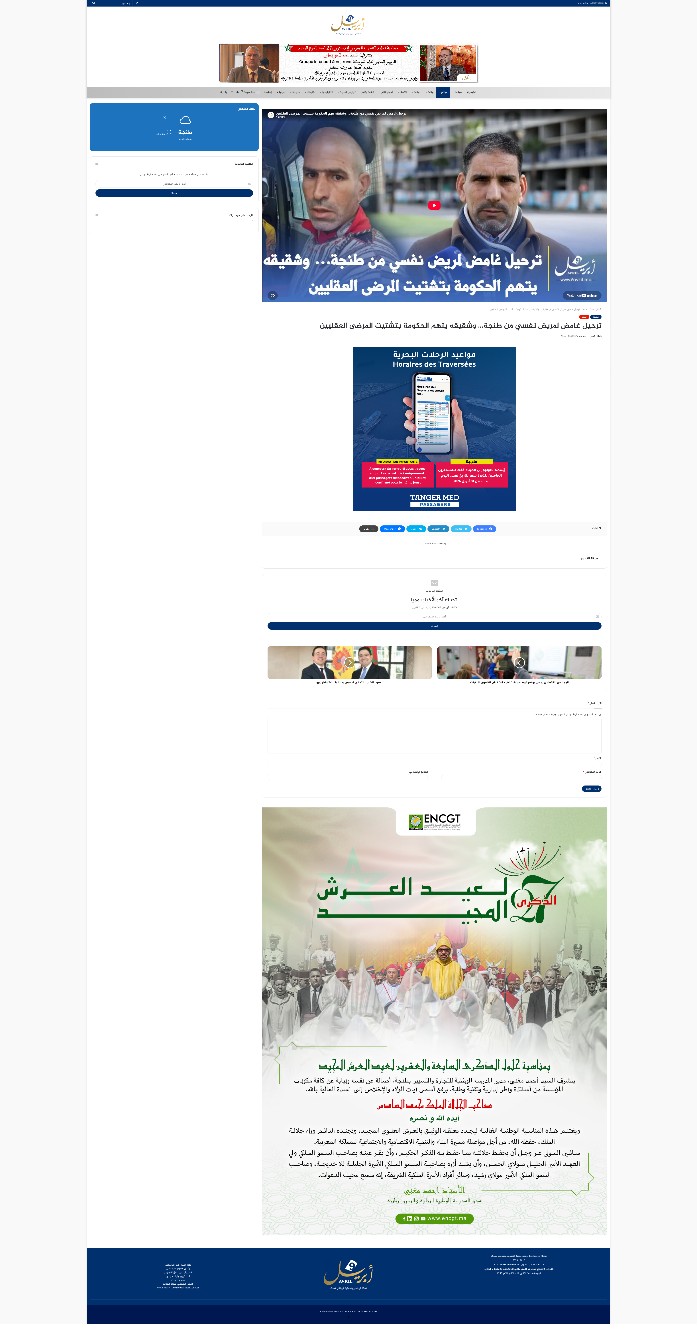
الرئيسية (471, 92)
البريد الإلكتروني (592, 772)
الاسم (598, 758)
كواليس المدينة (348, 92)
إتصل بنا (268, 92)
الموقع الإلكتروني (418, 772)
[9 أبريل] (348, 25)
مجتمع (444, 92)
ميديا (282, 92)
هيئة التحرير (596, 336)
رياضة (430, 92)
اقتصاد (403, 92)
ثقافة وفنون (367, 92)
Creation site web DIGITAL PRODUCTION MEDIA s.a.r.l (348, 1311)
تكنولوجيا (327, 92)
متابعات (311, 92)
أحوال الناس (387, 92)
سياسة (458, 92)
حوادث (417, 92)
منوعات (296, 92)
